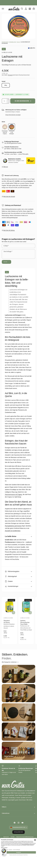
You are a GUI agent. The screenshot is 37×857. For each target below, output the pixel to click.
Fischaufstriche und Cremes (13, 526)
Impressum (6, 836)
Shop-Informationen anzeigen (13, 114)
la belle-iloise (7, 52)
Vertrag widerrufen (18, 832)
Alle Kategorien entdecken (9, 662)
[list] (18, 770)
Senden (5, 261)
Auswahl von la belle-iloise (12, 530)
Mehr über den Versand (9, 196)
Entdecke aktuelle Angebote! (18, 2)
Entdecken (5, 41)
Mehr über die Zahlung (9, 230)
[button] (3, 9)
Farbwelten (12, 41)
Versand (10, 75)
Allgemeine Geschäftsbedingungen (24, 836)
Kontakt (12, 836)
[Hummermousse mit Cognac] (5, 127)
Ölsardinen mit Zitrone (7, 621)
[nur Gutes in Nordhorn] (30, 9)
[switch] (3, 854)
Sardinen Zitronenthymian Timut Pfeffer (25, 622)
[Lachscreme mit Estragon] (12, 127)
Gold (18, 41)
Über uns (5, 166)
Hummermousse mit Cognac (13, 494)
